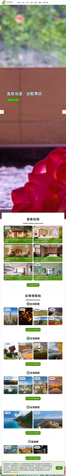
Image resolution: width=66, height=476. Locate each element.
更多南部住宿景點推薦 (33, 398)
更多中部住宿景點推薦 (33, 364)
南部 (31, 2)
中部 (27, 2)
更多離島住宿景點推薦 (33, 458)
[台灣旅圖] (7, 2)
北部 (23, 2)
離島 (40, 2)
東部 (35, 2)
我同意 (59, 468)
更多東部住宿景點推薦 (33, 433)
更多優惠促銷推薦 (33, 285)
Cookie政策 (14, 472)
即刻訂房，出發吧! (14, 100)
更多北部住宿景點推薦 (33, 329)
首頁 (19, 2)
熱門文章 (45, 2)
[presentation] (2, 112)
